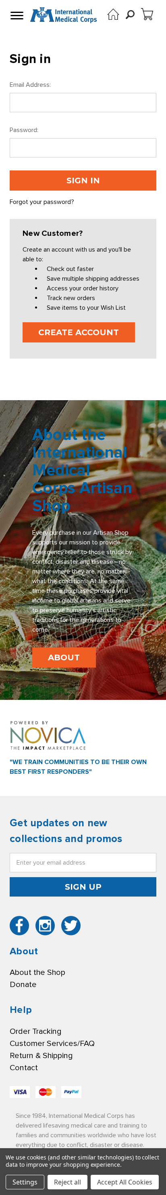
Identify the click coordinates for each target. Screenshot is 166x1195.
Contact (24, 1068)
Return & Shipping (41, 1056)
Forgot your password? (42, 202)
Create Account (78, 332)
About (64, 657)
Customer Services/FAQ (52, 1043)
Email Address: (30, 85)
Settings (24, 1182)
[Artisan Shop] (113, 14)
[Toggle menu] (16, 15)
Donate (23, 984)
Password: (24, 130)
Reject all (67, 1182)
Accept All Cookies (124, 1182)
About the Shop (37, 972)
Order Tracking (35, 1031)
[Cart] (147, 14)
